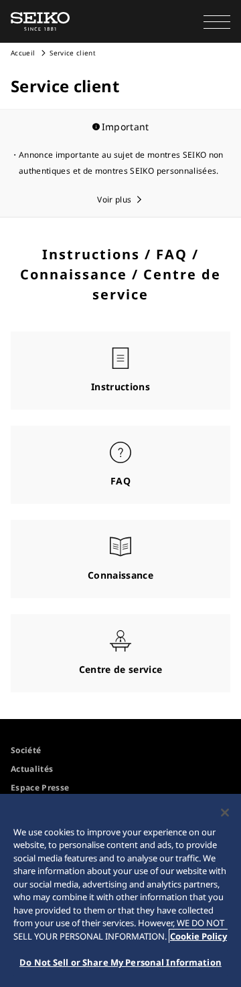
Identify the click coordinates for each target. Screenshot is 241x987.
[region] (120, 890)
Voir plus (114, 199)
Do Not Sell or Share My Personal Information (120, 962)
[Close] (225, 812)
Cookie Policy (198, 936)
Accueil (23, 52)
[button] (217, 21)
